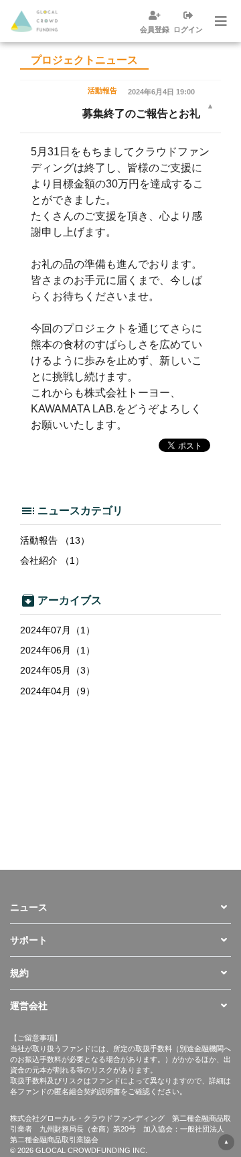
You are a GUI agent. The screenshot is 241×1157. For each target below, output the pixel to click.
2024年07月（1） (57, 630)
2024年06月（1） (57, 650)
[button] (120, 907)
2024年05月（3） (57, 670)
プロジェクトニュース (84, 60)
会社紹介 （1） (52, 560)
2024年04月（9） (57, 691)
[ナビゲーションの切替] (219, 21)
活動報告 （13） (55, 540)
